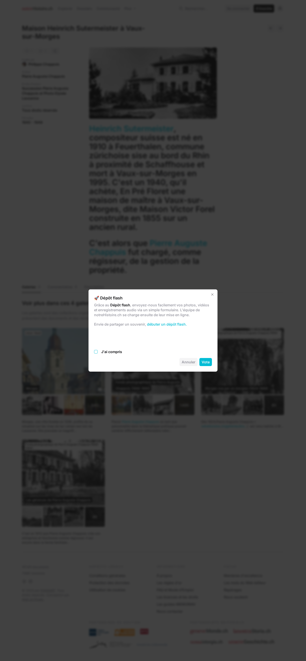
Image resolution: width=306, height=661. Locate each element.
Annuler (188, 362)
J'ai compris (111, 352)
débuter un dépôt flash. (166, 324)
